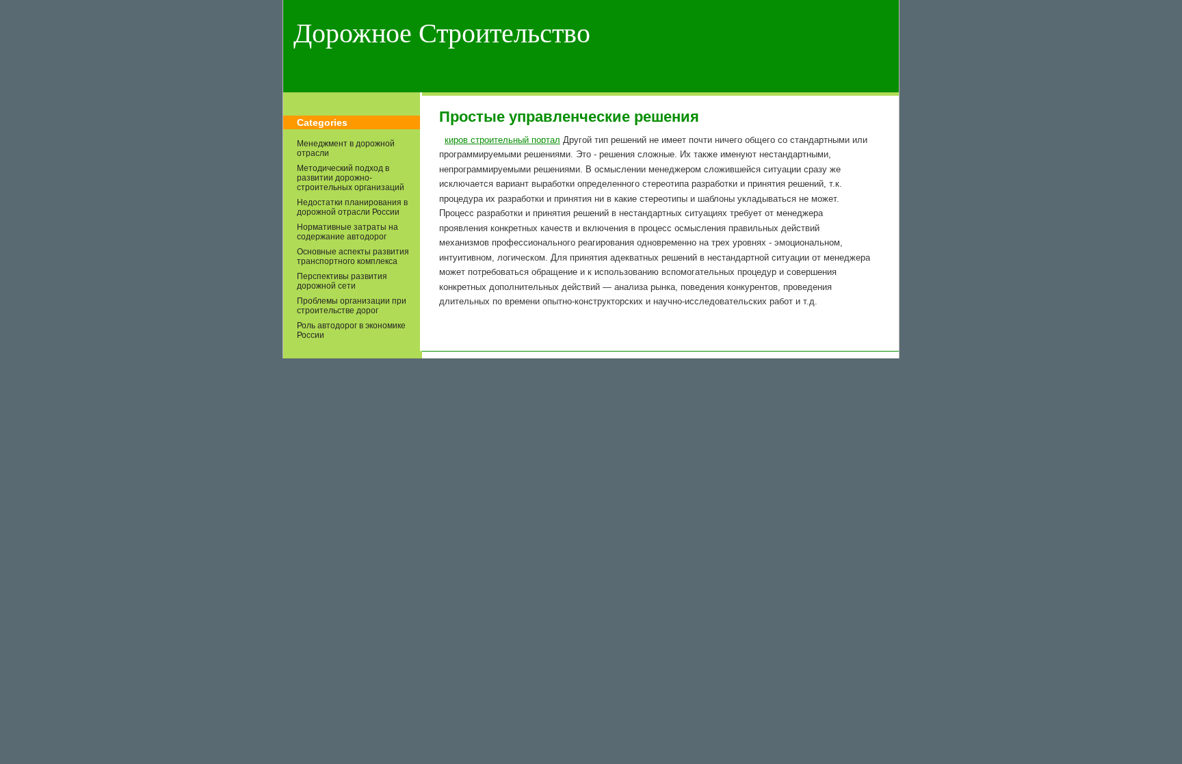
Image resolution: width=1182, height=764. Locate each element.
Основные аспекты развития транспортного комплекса (353, 256)
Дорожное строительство (441, 33)
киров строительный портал (502, 140)
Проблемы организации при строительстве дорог (351, 305)
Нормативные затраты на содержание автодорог (347, 231)
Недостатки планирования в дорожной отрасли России (352, 207)
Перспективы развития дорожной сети (342, 281)
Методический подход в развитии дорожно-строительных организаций (350, 177)
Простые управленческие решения (569, 116)
